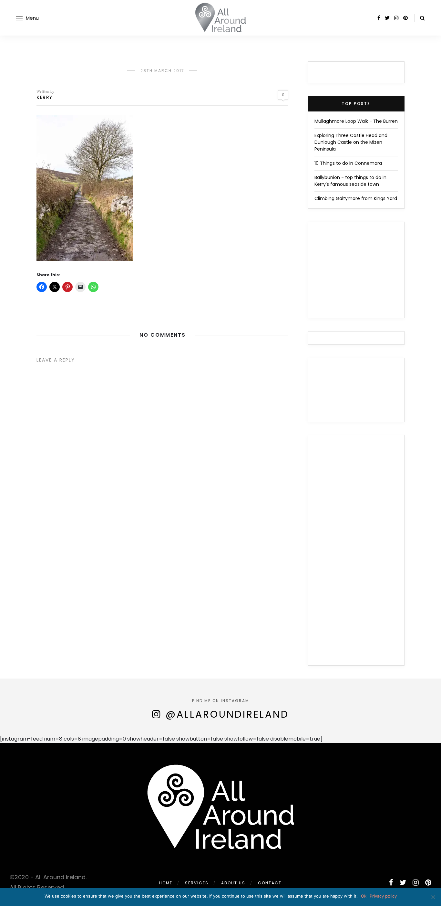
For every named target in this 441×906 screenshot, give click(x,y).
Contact (270, 883)
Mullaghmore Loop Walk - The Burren (356, 121)
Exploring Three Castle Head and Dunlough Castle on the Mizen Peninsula (350, 142)
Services (197, 883)
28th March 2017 (162, 70)
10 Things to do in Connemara (348, 163)
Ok (363, 896)
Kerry (44, 97)
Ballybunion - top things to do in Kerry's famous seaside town (350, 180)
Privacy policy (383, 896)
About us (233, 883)
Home (165, 883)
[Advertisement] (356, 554)
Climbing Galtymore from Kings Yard (355, 198)
